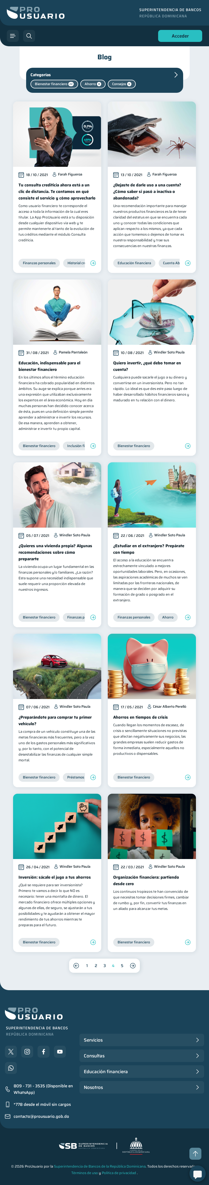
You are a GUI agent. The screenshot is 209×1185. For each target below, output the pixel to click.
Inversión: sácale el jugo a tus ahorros (55, 877)
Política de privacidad (119, 1173)
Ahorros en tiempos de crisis (140, 717)
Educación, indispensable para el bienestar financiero (49, 366)
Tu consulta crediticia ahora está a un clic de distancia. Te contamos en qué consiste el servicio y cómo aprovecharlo (57, 191)
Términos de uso (84, 1173)
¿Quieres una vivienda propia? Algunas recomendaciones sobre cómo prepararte (55, 552)
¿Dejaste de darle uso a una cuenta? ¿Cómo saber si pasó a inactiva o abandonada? (147, 191)
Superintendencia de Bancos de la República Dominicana (100, 1166)
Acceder (179, 37)
